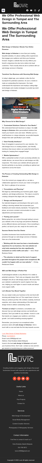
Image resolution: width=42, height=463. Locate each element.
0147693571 (11, 336)
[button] (3, 10)
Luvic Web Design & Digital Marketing (14, 333)
